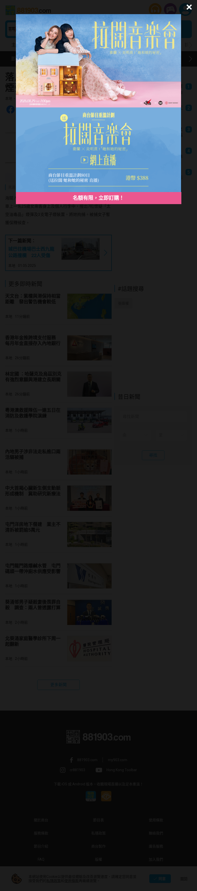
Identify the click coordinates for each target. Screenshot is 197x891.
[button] (188, 7)
